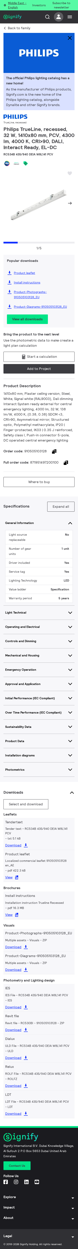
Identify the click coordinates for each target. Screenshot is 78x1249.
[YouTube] (37, 1182)
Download (13, 845)
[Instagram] (16, 1182)
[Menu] (70, 17)
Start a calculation (41, 356)
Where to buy (39, 482)
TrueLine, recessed (14, 122)
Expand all (61, 506)
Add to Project (39, 368)
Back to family (19, 28)
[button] (8, 203)
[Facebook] (6, 1182)
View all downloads (27, 319)
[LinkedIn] (26, 1182)
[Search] (47, 17)
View (9, 877)
